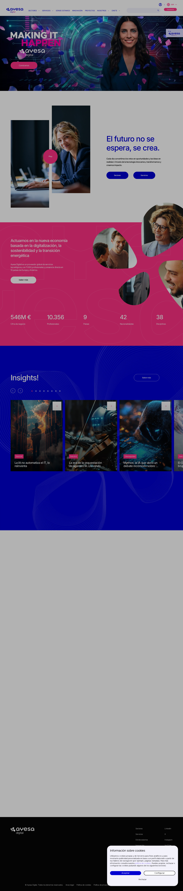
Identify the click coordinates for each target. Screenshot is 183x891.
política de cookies (143, 863)
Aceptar (126, 873)
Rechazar (143, 879)
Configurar (159, 873)
